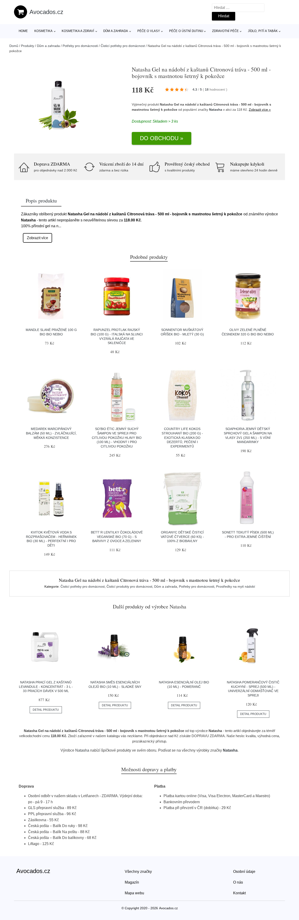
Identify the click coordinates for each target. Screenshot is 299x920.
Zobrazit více (37, 238)
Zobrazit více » (260, 109)
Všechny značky (138, 872)
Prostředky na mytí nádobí (235, 586)
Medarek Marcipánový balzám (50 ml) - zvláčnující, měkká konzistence (51, 433)
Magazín (132, 882)
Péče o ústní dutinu (186, 31)
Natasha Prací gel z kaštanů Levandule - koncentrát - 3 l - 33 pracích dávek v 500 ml (46, 686)
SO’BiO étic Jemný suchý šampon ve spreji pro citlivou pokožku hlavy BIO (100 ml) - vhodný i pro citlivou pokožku (117, 437)
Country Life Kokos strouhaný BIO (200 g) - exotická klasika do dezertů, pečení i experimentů (182, 437)
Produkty (27, 46)
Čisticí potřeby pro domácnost (123, 46)
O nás (238, 882)
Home (23, 31)
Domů (13, 46)
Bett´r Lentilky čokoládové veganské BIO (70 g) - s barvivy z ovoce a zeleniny (117, 536)
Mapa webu (134, 893)
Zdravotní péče (225, 31)
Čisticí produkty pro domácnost (129, 586)
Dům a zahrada (115, 31)
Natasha (215, 109)
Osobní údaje (244, 872)
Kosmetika (43, 31)
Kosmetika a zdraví (78, 31)
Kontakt (239, 893)
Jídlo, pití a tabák (263, 31)
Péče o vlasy (148, 31)
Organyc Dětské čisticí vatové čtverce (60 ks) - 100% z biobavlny (182, 536)
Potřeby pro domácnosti (80, 46)
